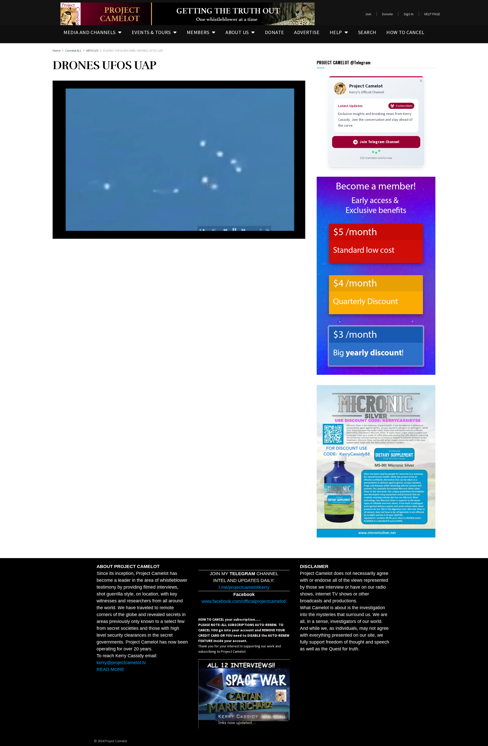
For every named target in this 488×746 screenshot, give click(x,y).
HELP (336, 32)
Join (368, 14)
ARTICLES (92, 50)
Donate (387, 14)
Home (56, 50)
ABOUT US (237, 32)
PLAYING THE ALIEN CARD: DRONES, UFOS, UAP (133, 50)
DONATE (274, 32)
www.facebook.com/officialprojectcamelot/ (244, 601)
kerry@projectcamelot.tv (121, 662)
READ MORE (110, 669)
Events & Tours (151, 32)
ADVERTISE (306, 32)
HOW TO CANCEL (405, 32)
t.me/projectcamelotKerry (244, 587)
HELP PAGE (432, 14)
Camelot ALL (73, 50)
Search (367, 32)
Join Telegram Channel (379, 142)
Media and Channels (89, 32)
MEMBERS (198, 32)
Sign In (409, 14)
